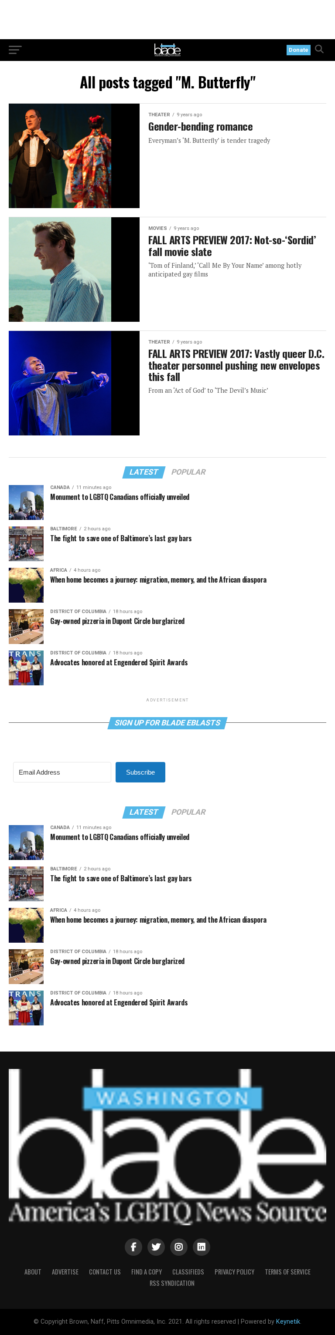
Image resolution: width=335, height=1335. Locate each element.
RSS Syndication (172, 1283)
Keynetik (288, 1321)
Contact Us (105, 1271)
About (32, 1271)
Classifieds (188, 1271)
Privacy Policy (234, 1271)
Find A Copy (146, 1271)
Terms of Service (288, 1271)
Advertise (65, 1271)
